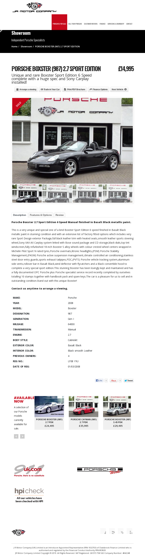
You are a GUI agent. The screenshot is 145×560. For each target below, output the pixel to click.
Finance (102, 23)
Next (22, 436)
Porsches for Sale (59, 23)
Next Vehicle (117, 89)
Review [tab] (60, 215)
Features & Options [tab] (41, 215)
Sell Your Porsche (75, 23)
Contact (129, 23)
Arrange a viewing (27, 89)
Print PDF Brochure (76, 89)
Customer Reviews (90, 23)
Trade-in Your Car (52, 89)
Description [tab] (19, 215)
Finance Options (100, 89)
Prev (16, 436)
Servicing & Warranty (116, 23)
